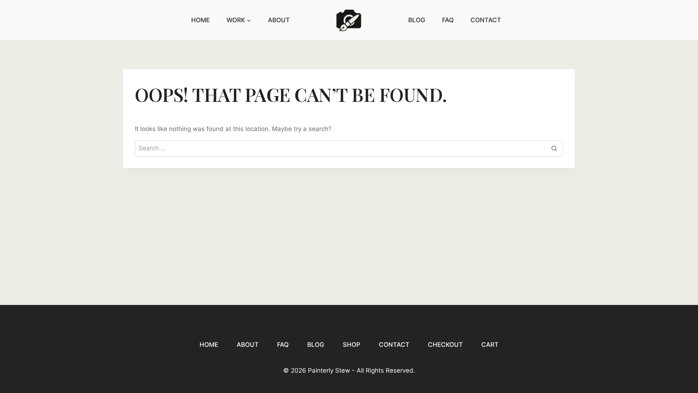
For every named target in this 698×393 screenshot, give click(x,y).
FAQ (448, 20)
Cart (489, 344)
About (279, 20)
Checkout (445, 344)
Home (200, 20)
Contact (485, 20)
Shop (351, 344)
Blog (416, 20)
